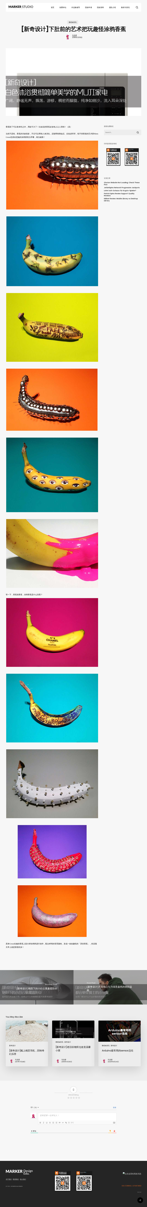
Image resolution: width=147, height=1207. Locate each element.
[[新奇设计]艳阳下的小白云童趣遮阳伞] (37, 987)
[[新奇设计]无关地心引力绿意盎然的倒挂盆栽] (110, 987)
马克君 (74, 35)
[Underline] (46, 1122)
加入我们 (23, 1179)
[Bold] (40, 1122)
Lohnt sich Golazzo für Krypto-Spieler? (120, 191)
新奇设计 (12, 1046)
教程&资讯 (72, 22)
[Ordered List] (53, 1122)
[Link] (66, 1122)
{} (69, 1122)
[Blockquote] (59, 1122)
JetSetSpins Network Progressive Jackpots (122, 188)
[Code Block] (62, 1122)
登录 (114, 1107)
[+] (72, 1122)
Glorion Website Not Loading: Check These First (122, 184)
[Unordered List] (56, 1122)
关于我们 (9, 1179)
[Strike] (50, 1122)
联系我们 (16, 1179)
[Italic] (43, 1122)
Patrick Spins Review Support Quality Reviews (119, 195)
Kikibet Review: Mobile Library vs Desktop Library (121, 200)
